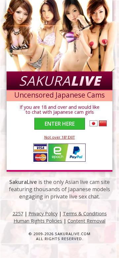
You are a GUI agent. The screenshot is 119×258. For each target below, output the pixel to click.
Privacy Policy (43, 213)
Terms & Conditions (85, 213)
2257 (18, 213)
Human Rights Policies (38, 221)
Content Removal (86, 221)
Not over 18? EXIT (59, 137)
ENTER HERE (60, 123)
